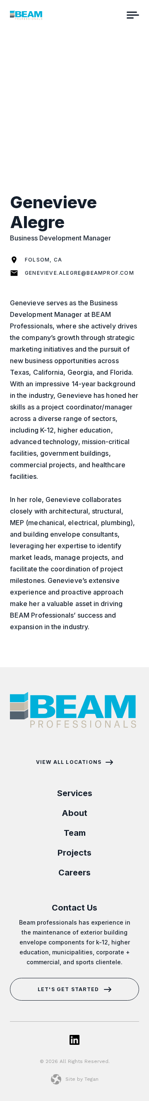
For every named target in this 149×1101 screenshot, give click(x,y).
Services (74, 793)
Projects (74, 853)
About (74, 813)
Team (75, 833)
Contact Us (74, 908)
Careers (74, 872)
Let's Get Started (68, 989)
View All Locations (69, 762)
